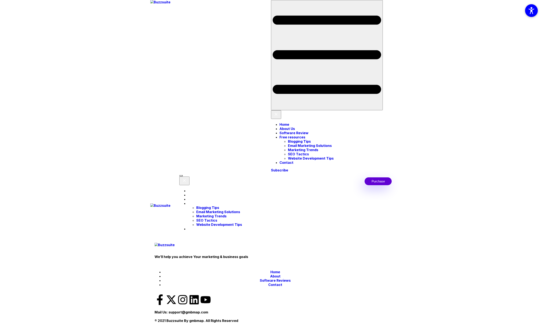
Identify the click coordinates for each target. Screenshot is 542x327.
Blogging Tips (299, 141)
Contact (286, 162)
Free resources (292, 137)
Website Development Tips (311, 158)
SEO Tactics (298, 154)
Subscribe (279, 170)
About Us (287, 129)
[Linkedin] (194, 299)
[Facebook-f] (160, 299)
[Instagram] (182, 299)
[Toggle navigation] (327, 55)
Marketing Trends (303, 150)
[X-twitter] (171, 299)
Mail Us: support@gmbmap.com (181, 312)
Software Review (293, 133)
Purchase (378, 181)
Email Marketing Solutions (310, 145)
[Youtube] (205, 299)
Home (284, 124)
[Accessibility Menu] (531, 10)
